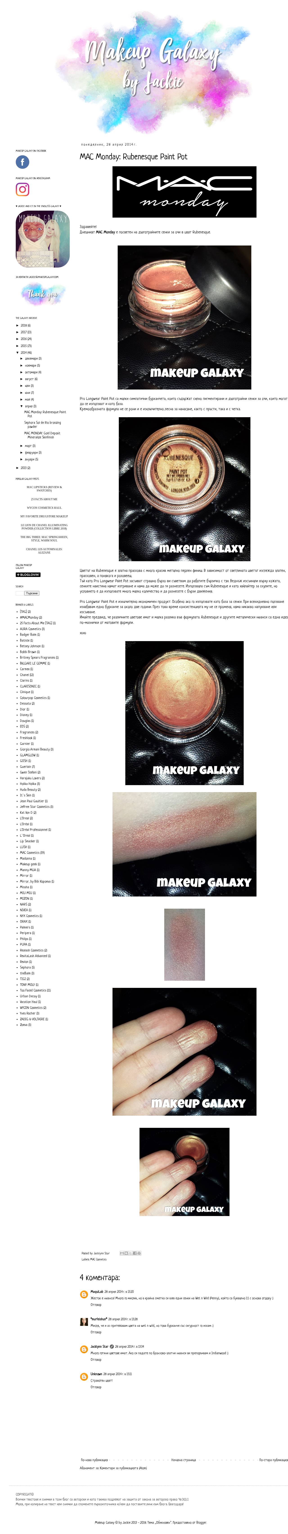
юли (28, 386)
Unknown (96, 1374)
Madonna (26, 858)
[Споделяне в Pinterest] (139, 1253)
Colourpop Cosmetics (33, 698)
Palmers (25, 927)
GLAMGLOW (28, 755)
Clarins (24, 681)
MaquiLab (97, 1292)
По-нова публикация (94, 1460)
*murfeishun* (99, 1319)
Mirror (24, 876)
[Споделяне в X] (130, 1253)
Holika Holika (28, 784)
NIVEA (24, 910)
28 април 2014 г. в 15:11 (118, 1374)
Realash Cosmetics (31, 950)
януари (30, 459)
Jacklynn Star (99, 1347)
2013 (24, 468)
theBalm (25, 973)
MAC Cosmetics (98, 1259)
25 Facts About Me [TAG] (36, 623)
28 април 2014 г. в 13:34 (129, 1347)
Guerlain (25, 767)
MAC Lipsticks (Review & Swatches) (44, 489)
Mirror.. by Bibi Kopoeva (35, 881)
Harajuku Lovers (30, 778)
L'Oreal (24, 818)
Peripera (25, 933)
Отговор (96, 1305)
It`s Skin (25, 795)
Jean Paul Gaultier (32, 801)
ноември (31, 365)
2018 (24, 325)
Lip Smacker (27, 841)
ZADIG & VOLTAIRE (32, 1019)
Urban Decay (28, 996)
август (30, 379)
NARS (23, 904)
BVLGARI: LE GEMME (33, 663)
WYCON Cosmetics (31, 1008)
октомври (31, 372)
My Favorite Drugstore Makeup (44, 516)
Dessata (25, 703)
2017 (24, 332)
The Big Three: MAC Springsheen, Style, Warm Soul (44, 539)
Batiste (24, 640)
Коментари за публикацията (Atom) (123, 1468)
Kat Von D (26, 813)
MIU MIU (26, 893)
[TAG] (23, 612)
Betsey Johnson (30, 646)
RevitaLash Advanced (33, 956)
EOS (22, 726)
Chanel (24, 675)
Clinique (25, 692)
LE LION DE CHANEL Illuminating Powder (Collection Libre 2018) (44, 527)
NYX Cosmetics (29, 916)
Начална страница (183, 1460)
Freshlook (26, 738)
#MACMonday (29, 617)
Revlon (24, 962)
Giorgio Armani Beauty (35, 749)
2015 (24, 346)
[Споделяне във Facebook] (135, 1253)
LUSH (23, 847)
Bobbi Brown (28, 652)
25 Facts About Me (44, 499)
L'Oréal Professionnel (33, 830)
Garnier (25, 744)
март (29, 446)
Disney (24, 715)
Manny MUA (28, 870)
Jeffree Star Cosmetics (35, 807)
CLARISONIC (28, 686)
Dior (23, 709)
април (29, 406)
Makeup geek (28, 864)
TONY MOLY (27, 985)
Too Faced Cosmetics (33, 990)
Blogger (201, 1523)
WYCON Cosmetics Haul (44, 507)
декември (32, 358)
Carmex (24, 669)
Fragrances (27, 732)
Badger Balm (28, 635)
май (28, 399)
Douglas (25, 721)
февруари (32, 453)
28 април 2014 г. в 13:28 (122, 1319)
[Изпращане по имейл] (122, 1253)
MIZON (24, 899)
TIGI (23, 979)
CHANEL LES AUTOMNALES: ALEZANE (44, 551)
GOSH (23, 761)
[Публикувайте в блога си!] (126, 1253)
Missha (24, 887)
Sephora (25, 967)
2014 (24, 353)
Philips (24, 939)
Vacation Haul (28, 1002)
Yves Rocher (28, 1013)
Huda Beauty (28, 790)
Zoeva (23, 1025)
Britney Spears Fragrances (37, 658)
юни (28, 393)
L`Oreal (25, 836)
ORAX (23, 922)
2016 (24, 339)
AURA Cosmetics (30, 629)
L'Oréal (24, 824)
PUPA (23, 944)
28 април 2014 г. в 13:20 (119, 1292)
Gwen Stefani (28, 772)
